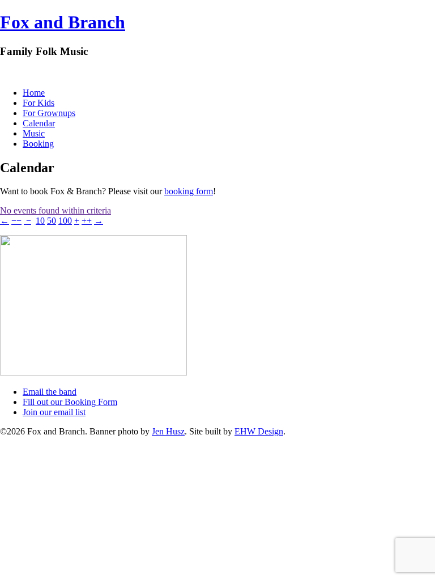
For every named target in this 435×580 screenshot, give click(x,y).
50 (51, 220)
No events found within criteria (55, 210)
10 (40, 220)
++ (87, 220)
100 (65, 220)
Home (34, 92)
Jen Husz (168, 431)
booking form (188, 191)
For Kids (38, 103)
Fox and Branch (62, 22)
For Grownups (49, 113)
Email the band (49, 391)
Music (34, 133)
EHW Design (258, 431)
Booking (38, 143)
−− (16, 220)
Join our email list (54, 412)
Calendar (39, 123)
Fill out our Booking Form (70, 402)
